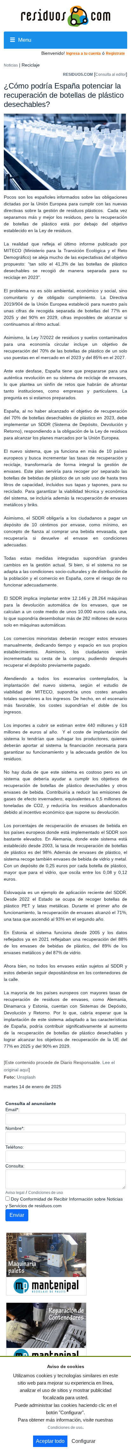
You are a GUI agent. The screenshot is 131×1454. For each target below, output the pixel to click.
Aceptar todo (50, 1441)
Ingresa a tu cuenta (83, 53)
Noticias (11, 65)
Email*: (12, 1109)
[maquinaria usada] (46, 1263)
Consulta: (14, 1165)
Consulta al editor (110, 74)
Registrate (115, 53)
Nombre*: (14, 1128)
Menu (24, 40)
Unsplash (26, 1077)
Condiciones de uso (45, 1192)
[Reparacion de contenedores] (46, 1333)
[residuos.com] (65, 15)
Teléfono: (14, 1147)
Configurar (83, 1441)
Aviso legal (14, 1192)
